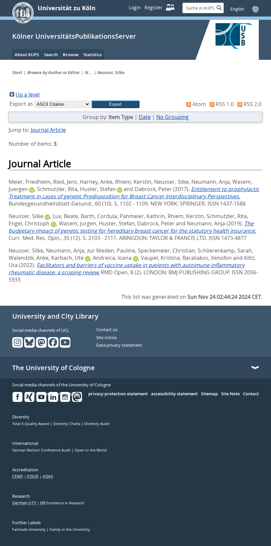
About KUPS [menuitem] (27, 55)
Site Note (230, 394)
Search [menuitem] (51, 55)
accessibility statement (174, 394)
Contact (251, 394)
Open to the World (91, 450)
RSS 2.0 (252, 104)
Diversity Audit (96, 423)
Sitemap (209, 394)
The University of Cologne (53, 368)
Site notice (106, 337)
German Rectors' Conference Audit (42, 450)
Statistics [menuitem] (92, 55)
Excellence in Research (62, 503)
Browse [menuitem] (70, 55)
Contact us (106, 329)
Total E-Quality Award (31, 423)
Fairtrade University (29, 529)
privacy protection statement (118, 394)
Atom (199, 104)
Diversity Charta (67, 423)
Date (145, 117)
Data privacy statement (119, 345)
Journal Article (48, 130)
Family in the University (70, 529)
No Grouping (172, 117)
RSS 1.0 (225, 104)
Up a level (28, 94)
